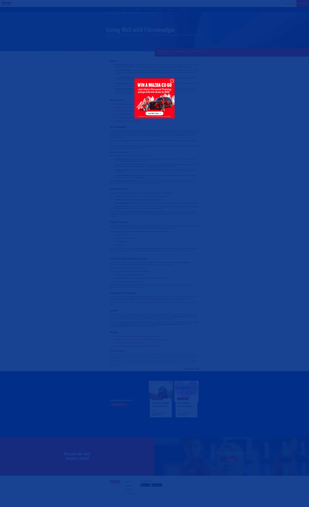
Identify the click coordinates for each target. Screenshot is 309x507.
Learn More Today (153, 113)
